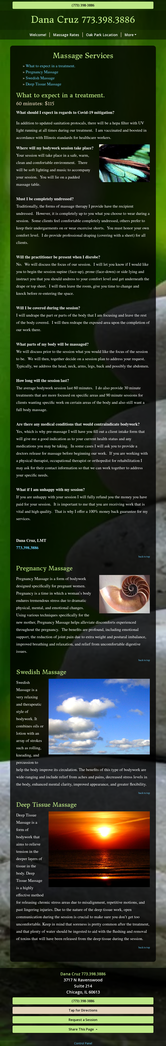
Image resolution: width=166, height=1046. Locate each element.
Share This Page (82, 1029)
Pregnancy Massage (42, 71)
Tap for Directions (83, 1010)
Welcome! (38, 34)
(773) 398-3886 (83, 5)
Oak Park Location (102, 34)
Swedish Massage (40, 78)
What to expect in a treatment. (50, 65)
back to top (144, 556)
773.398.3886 (27, 548)
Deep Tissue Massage (43, 84)
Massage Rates (66, 34)
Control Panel (83, 1043)
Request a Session (83, 1020)
